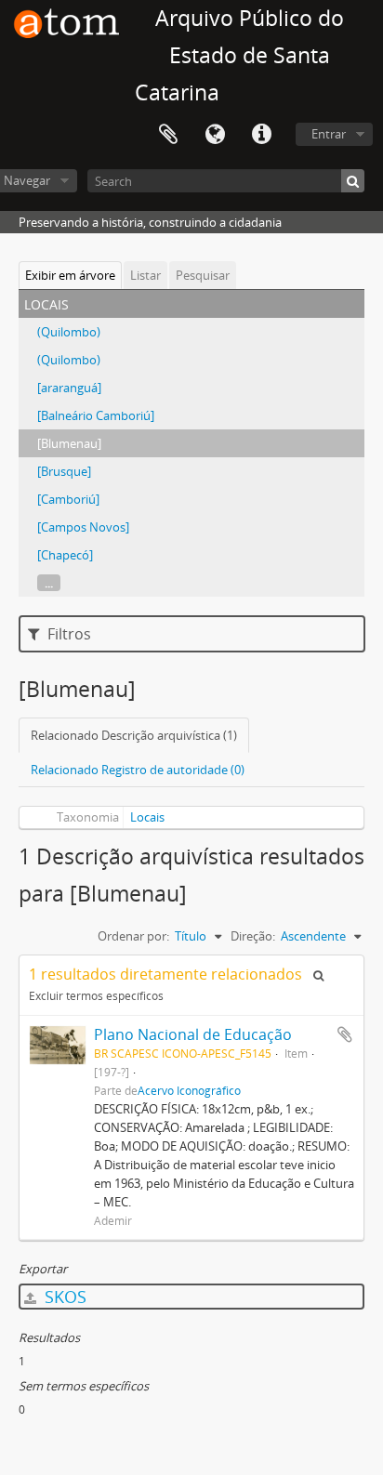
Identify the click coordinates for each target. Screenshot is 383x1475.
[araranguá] (69, 387)
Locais (147, 817)
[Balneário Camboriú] (95, 415)
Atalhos (261, 135)
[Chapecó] (65, 555)
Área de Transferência (168, 135)
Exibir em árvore (70, 275)
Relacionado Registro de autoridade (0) (137, 769)
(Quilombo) (68, 331)
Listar (145, 275)
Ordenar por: (133, 936)
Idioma (215, 135)
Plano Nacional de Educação (193, 1034)
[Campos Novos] (83, 527)
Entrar (328, 133)
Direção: (253, 936)
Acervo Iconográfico (189, 1090)
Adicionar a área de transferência (345, 1034)
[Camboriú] (68, 499)
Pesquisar (203, 275)
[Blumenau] (69, 443)
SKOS (63, 1296)
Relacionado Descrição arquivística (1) (134, 735)
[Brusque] (64, 471)
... (49, 582)
